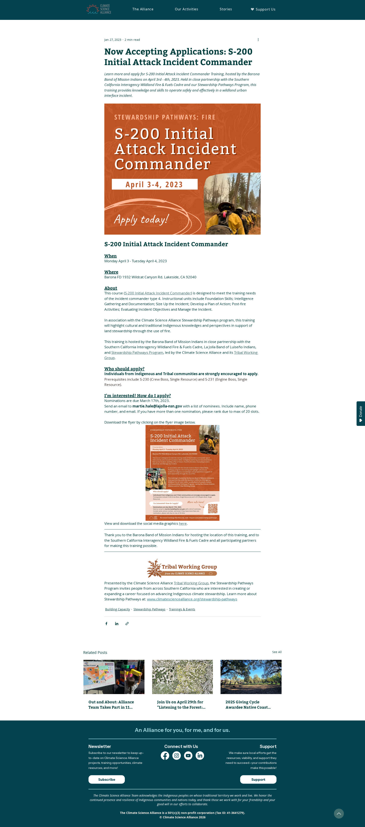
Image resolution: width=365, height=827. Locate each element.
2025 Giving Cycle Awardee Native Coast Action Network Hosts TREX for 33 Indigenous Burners (248, 704)
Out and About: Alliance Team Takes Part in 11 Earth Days (111, 704)
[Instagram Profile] (176, 755)
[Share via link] (127, 624)
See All (277, 652)
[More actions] (258, 39)
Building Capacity (117, 609)
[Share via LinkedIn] (117, 624)
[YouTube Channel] (188, 755)
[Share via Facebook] (106, 624)
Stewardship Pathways (149, 609)
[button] (143, 9)
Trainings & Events (182, 609)
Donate (360, 411)
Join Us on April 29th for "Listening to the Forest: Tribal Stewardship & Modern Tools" (180, 704)
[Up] (339, 814)
